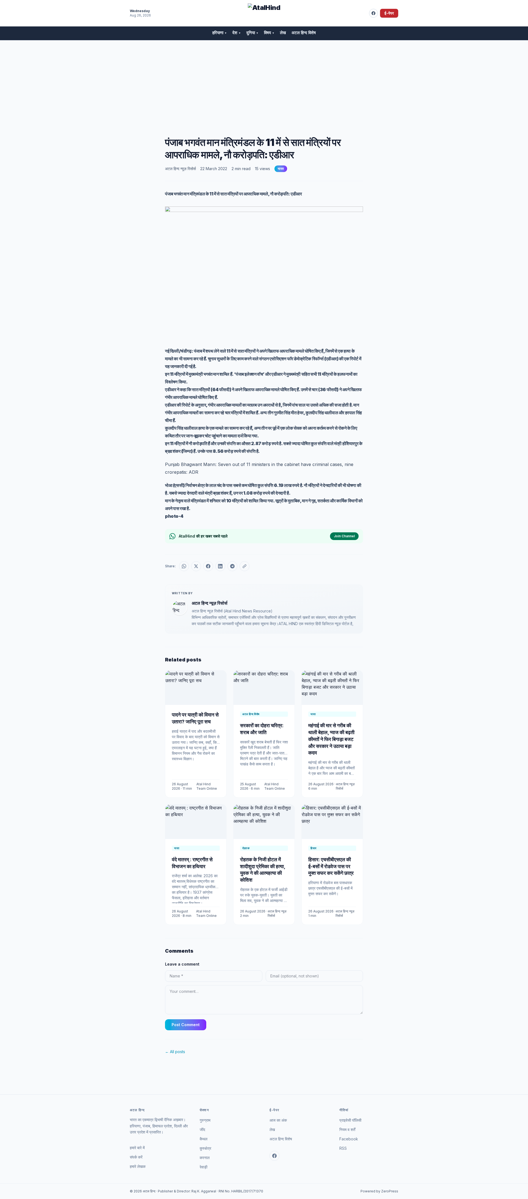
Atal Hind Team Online (206, 786)
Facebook (348, 1139)
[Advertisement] (264, 81)
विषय (269, 32)
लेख (283, 32)
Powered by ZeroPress (379, 1191)
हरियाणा (219, 32)
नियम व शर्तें (347, 1129)
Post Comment (186, 1024)
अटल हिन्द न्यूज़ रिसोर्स (180, 168)
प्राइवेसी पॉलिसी (350, 1120)
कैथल (203, 1139)
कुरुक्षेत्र (205, 1148)
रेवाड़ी (203, 1167)
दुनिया (252, 32)
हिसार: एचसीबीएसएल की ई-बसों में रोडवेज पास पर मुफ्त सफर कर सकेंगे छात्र (331, 866)
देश (236, 32)
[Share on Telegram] (232, 566)
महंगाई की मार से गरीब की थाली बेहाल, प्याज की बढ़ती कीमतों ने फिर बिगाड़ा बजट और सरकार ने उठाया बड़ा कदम (331, 739)
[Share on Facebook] (208, 566)
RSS (343, 1148)
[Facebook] (373, 13)
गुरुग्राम (205, 1120)
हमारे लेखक (137, 1166)
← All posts (175, 1051)
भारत (281, 169)
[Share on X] (196, 566)
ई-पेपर (389, 13)
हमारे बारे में (137, 1147)
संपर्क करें (136, 1157)
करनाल (205, 1157)
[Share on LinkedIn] (220, 566)
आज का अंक (278, 1120)
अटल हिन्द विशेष (304, 32)
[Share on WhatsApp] (184, 566)
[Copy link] (244, 566)
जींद (202, 1129)
